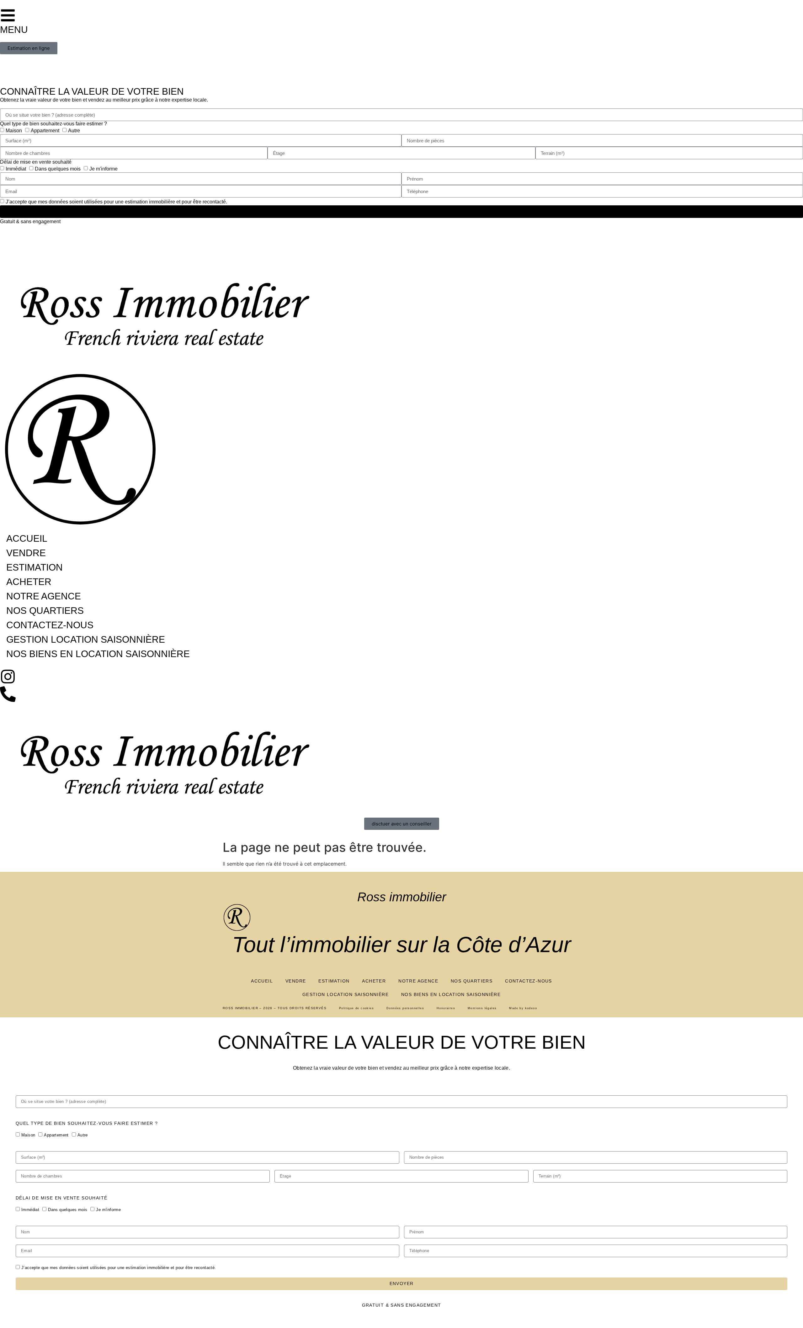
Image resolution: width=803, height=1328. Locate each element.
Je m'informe (108, 1209)
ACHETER (374, 980)
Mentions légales (482, 1008)
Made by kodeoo (523, 1008)
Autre (82, 1135)
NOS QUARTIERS (471, 980)
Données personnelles (405, 1008)
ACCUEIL (262, 980)
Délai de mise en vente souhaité (61, 1197)
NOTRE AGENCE (418, 980)
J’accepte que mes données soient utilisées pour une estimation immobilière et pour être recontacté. (118, 1267)
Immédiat (30, 1209)
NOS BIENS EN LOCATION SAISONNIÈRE (451, 994)
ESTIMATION (333, 980)
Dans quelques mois (67, 1209)
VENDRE (295, 980)
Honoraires (446, 1008)
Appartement (56, 1135)
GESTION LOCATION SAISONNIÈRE (345, 994)
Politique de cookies (356, 1008)
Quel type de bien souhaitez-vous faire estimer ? (87, 1123)
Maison (28, 1135)
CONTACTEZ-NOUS (528, 980)
